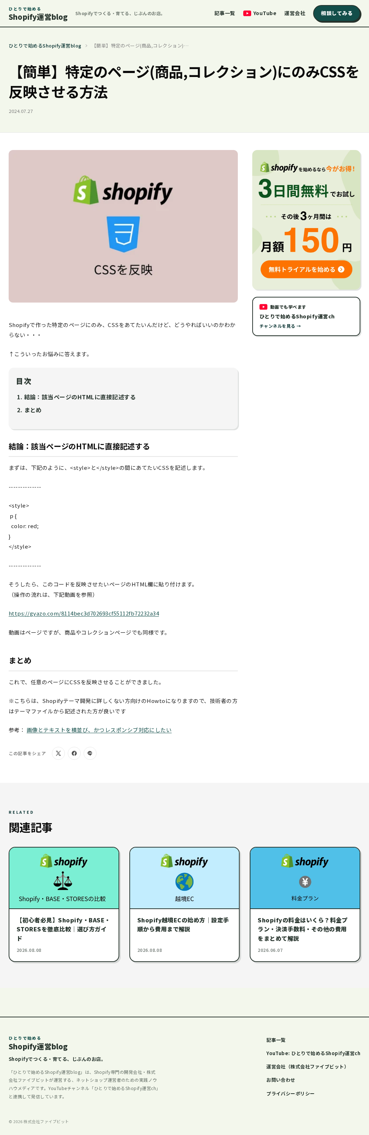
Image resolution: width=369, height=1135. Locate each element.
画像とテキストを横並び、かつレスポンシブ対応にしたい (99, 730)
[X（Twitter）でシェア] (58, 753)
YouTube (264, 13)
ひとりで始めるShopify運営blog (45, 45)
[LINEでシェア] (90, 753)
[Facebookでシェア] (74, 753)
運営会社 (294, 13)
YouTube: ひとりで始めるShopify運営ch (313, 1053)
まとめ (33, 409)
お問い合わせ (280, 1079)
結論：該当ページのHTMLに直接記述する (80, 396)
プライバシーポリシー (290, 1093)
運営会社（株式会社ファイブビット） (307, 1066)
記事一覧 (224, 13)
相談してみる (336, 13)
